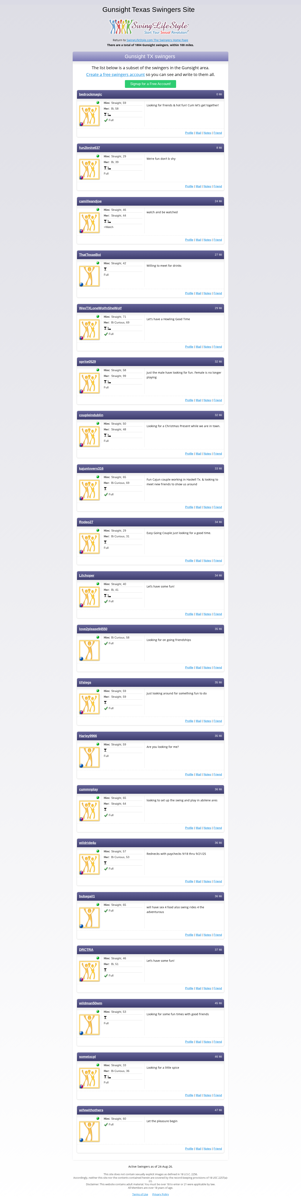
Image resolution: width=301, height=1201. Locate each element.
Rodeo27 (86, 522)
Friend (218, 132)
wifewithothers (91, 1110)
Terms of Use (140, 1194)
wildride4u (87, 843)
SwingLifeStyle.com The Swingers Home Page (157, 40)
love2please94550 (93, 629)
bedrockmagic (90, 94)
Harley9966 (88, 736)
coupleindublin (91, 415)
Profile (189, 132)
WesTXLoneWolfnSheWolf (100, 308)
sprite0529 (87, 362)
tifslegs (85, 682)
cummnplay (88, 789)
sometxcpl (87, 1057)
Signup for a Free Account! (150, 84)
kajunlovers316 (91, 469)
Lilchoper (86, 575)
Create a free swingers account (115, 74)
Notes (207, 132)
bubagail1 (87, 896)
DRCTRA (86, 950)
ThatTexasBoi (90, 255)
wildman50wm (90, 1003)
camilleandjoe (90, 201)
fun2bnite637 (89, 148)
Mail (198, 132)
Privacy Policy (160, 1194)
